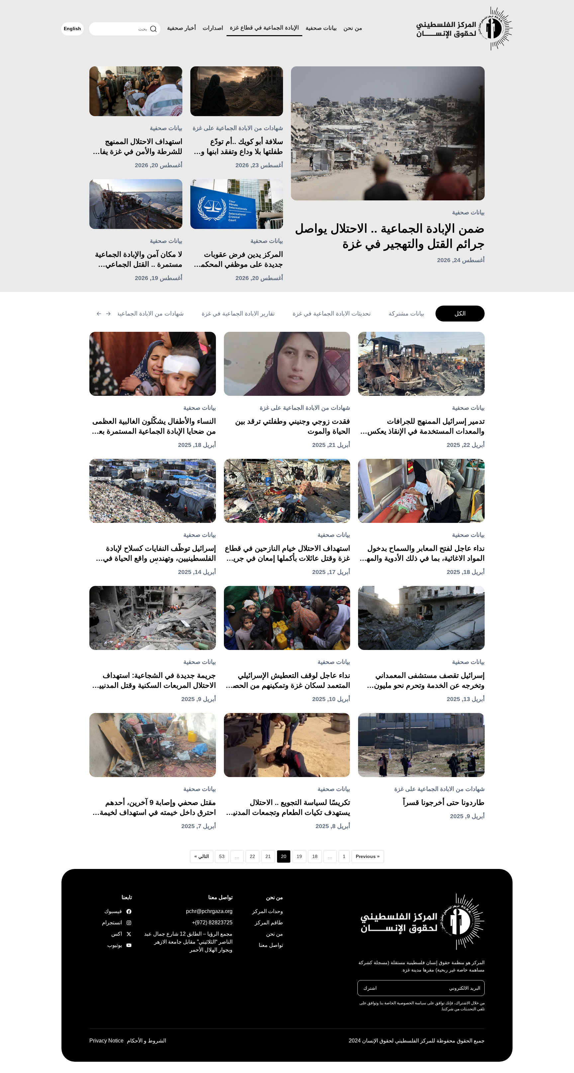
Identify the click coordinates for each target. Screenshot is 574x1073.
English (72, 28)
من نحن (352, 28)
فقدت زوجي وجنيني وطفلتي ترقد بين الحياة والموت (292, 426)
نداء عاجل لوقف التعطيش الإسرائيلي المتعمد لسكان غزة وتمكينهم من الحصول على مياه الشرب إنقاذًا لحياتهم (287, 680)
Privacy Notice (106, 1040)
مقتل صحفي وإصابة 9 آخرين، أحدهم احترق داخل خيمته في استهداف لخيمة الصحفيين (158, 808)
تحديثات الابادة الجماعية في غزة (332, 313)
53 (222, 856)
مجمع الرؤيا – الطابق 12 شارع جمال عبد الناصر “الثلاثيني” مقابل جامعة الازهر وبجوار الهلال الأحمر (188, 942)
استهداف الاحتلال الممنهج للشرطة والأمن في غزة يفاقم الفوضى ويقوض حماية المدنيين (136, 147)
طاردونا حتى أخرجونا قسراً (444, 802)
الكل (460, 313)
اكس (121, 934)
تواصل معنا (271, 945)
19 (299, 856)
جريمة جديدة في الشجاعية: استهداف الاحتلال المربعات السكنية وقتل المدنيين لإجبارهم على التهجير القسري (155, 680)
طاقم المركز (269, 922)
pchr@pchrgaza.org (209, 911)
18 (315, 856)
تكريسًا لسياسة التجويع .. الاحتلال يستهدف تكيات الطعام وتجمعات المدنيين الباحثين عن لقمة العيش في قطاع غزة (287, 808)
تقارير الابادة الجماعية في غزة (238, 313)
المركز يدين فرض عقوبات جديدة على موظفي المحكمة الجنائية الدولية (240, 259)
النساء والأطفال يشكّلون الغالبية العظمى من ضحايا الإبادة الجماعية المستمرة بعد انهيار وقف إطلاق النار (154, 426)
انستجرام (121, 922)
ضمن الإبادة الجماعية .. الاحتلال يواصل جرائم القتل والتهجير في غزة (390, 236)
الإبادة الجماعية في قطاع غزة (264, 28)
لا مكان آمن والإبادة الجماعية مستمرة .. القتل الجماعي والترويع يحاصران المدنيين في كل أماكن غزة (136, 259)
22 (252, 856)
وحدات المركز (267, 911)
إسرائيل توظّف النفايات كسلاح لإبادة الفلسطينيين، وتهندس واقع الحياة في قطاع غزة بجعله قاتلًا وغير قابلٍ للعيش (157, 553)
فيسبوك (121, 911)
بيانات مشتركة (406, 313)
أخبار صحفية (181, 28)
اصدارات (213, 28)
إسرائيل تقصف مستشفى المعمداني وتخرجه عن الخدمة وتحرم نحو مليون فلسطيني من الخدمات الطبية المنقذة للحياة (427, 680)
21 (268, 856)
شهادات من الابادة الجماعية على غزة (238, 128)
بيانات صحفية (321, 28)
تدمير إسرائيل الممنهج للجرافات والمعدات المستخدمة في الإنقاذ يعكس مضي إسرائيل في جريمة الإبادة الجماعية (423, 426)
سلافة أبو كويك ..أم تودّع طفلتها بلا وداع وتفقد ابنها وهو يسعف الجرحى (238, 147)
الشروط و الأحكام (146, 1040)
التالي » (201, 856)
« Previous (368, 856)
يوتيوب (121, 945)
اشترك (370, 987)
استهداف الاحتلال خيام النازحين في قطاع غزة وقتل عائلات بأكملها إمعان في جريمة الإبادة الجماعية (287, 553)
